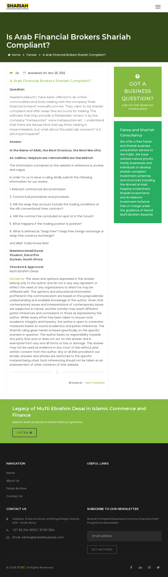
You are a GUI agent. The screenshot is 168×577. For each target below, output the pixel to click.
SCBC (21, 567)
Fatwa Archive (16, 488)
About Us (12, 481)
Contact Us (14, 496)
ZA (17, 73)
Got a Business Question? (138, 95)
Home (16, 55)
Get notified (102, 549)
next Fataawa (94, 383)
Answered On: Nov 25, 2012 (46, 73)
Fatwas (32, 55)
